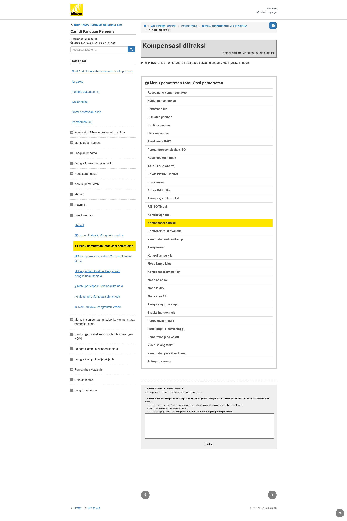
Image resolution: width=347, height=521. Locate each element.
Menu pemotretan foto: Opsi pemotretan (104, 246)
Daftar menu (80, 102)
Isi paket (77, 81)
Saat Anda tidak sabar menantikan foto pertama (102, 71)
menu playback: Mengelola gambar (99, 235)
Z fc (163, 25)
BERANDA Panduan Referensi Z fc (98, 24)
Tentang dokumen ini (85, 91)
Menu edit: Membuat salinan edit (97, 296)
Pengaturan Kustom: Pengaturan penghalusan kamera (97, 273)
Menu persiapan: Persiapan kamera (99, 286)
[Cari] (131, 49)
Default (79, 225)
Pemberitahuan (82, 122)
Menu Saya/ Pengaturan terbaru (98, 307)
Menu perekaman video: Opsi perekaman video (103, 258)
